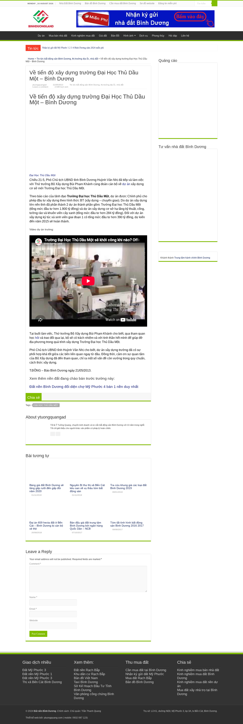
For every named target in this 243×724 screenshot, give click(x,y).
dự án (126, 184)
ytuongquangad (39, 85)
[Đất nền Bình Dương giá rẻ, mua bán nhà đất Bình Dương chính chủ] (41, 18)
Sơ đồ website (147, 3)
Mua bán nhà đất (58, 35)
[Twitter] (127, 711)
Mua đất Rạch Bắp (138, 678)
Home (30, 58)
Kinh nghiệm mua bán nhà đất (198, 670)
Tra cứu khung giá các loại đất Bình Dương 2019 (128, 487)
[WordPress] (138, 711)
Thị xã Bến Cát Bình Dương (42, 682)
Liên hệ (185, 35)
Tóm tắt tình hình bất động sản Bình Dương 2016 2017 (127, 524)
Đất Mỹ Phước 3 (34, 670)
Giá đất (103, 35)
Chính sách (63, 711)
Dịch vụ (143, 35)
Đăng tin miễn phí (167, 3)
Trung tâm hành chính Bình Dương (192, 257)
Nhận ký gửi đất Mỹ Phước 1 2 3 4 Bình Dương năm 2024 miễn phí (73, 47)
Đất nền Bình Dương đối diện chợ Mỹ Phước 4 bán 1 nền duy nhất (83, 387)
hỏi (37, 337)
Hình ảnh (128, 35)
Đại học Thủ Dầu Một (46, 405)
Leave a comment (40, 87)
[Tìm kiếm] (214, 3)
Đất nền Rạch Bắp (87, 670)
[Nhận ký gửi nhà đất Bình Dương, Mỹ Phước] (145, 18)
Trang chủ (31, 35)
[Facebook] (124, 711)
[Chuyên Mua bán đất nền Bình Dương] (187, 195)
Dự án (41, 35)
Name (33, 597)
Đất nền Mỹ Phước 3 (37, 678)
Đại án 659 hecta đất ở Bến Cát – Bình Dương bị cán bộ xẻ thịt (46, 525)
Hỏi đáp (173, 35)
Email (33, 609)
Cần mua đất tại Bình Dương (145, 670)
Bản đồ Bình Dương (95, 3)
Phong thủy (158, 35)
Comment (35, 563)
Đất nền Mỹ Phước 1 (37, 674)
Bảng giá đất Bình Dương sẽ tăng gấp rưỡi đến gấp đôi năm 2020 (46, 488)
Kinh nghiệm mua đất (83, 35)
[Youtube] (131, 711)
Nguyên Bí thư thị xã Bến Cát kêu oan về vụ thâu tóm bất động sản (87, 488)
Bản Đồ (115, 35)
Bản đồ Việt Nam (86, 678)
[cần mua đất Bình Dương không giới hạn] (187, 100)
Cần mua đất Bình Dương (122, 3)
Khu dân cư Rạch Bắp (89, 674)
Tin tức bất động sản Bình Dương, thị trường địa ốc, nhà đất (67, 58)
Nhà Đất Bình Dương (70, 3)
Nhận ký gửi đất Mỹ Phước (144, 674)
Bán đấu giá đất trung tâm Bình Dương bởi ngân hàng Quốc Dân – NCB (86, 525)
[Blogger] (135, 711)
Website (33, 620)
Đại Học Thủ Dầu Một (42, 175)
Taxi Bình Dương (86, 682)
